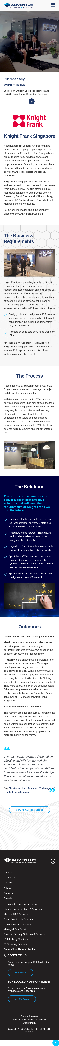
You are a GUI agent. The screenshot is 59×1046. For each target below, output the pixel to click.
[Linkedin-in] (53, 861)
